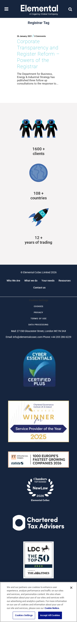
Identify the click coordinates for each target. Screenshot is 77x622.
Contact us (39, 287)
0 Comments (40, 36)
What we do (30, 280)
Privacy (38, 312)
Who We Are (13, 280)
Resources (65, 280)
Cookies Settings (24, 615)
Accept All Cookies (50, 615)
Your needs (48, 280)
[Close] (71, 588)
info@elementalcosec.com (27, 337)
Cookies (38, 306)
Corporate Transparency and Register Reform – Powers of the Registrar (38, 53)
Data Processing (38, 325)
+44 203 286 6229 (61, 337)
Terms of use (39, 318)
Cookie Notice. (52, 608)
